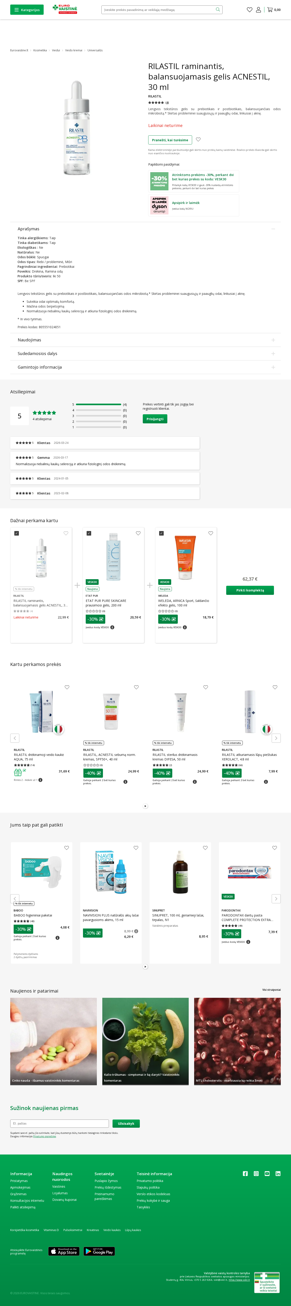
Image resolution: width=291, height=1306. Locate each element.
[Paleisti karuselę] (145, 806)
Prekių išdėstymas (108, 1187)
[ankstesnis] (14, 738)
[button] (158, 102)
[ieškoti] (218, 9)
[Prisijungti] (258, 9)
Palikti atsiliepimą (22, 1207)
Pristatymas (19, 1181)
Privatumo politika (150, 1181)
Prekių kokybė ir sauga (153, 1200)
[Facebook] (245, 1175)
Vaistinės (58, 1186)
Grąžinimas (18, 1194)
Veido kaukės (111, 1230)
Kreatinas (93, 1230)
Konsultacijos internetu (27, 1200)
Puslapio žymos (106, 1181)
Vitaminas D (51, 1230)
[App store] (64, 1252)
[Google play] (99, 1252)
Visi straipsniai (271, 990)
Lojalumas (60, 1193)
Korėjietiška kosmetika (24, 1230)
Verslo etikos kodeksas (153, 1194)
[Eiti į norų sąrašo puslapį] (249, 9)
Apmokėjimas (20, 1187)
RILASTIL (154, 96)
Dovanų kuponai (64, 1199)
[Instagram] (256, 1175)
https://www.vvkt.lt (239, 1279)
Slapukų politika (148, 1187)
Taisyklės (143, 1207)
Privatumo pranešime (44, 1136)
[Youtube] (267, 1175)
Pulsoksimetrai (72, 1230)
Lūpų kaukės (133, 1230)
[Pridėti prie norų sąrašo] (198, 139)
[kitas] (276, 738)
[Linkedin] (278, 1175)
